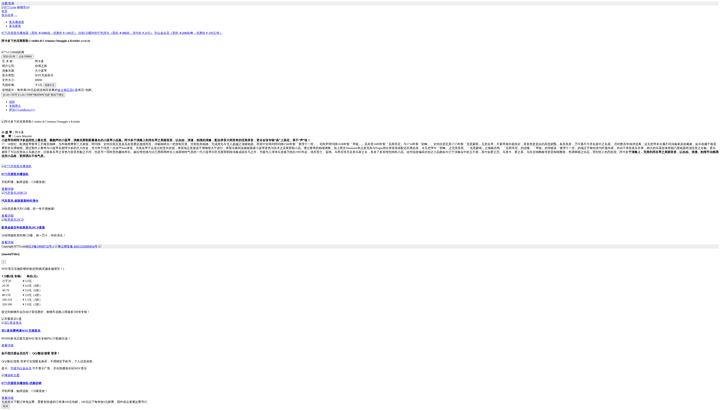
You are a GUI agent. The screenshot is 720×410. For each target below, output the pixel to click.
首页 (5, 11)
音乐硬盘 (15, 26)
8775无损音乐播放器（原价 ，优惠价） (39, 32)
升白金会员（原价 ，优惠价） (188, 32)
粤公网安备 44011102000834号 (78, 246)
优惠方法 (49, 85)
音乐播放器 (16, 22)
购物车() (23, 7)
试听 (12, 101)
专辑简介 (15, 105)
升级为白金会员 (21, 368)
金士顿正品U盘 (68, 89)
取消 (5, 406)
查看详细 (8, 188)
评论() (22, 109)
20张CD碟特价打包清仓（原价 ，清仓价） (116, 32)
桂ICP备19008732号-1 (40, 246)
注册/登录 (8, 3)
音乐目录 (8, 15)
